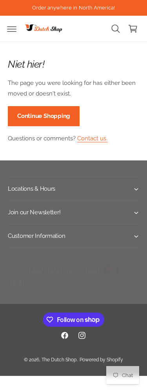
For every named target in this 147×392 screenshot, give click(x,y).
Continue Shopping (43, 116)
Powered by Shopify (101, 360)
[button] (11, 28)
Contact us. (92, 138)
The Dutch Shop (59, 360)
